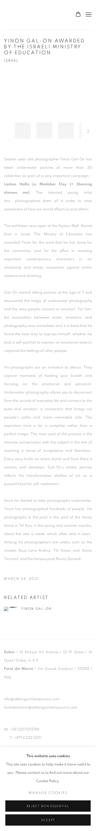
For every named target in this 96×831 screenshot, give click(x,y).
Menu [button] (88, 15)
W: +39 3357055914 (21, 729)
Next (88, 132)
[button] (23, 130)
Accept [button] (48, 820)
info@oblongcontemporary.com (31, 699)
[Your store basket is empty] (78, 15)
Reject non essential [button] (48, 806)
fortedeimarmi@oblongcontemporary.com (40, 707)
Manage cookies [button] (48, 793)
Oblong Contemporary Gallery (34, 14)
